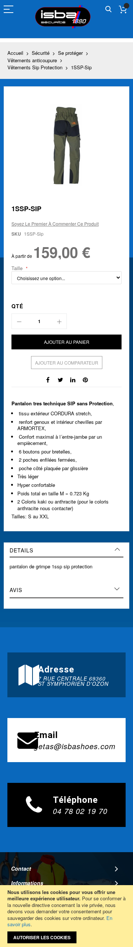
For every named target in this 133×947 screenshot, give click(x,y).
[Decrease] (19, 321)
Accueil (15, 52)
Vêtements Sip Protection (34, 67)
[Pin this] (85, 379)
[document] (66, 916)
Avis (16, 590)
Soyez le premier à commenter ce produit (55, 223)
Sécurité (41, 52)
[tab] (66, 550)
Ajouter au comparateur (66, 362)
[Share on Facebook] (47, 379)
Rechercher (108, 9)
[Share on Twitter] (60, 379)
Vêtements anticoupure (32, 60)
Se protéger (70, 52)
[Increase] (59, 321)
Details (21, 550)
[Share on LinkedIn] (72, 379)
